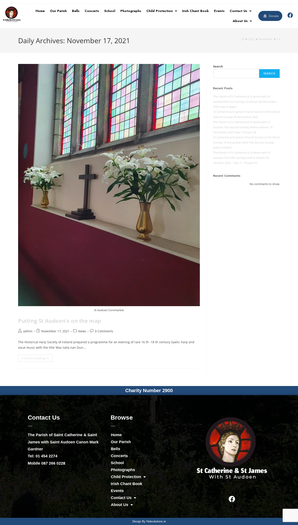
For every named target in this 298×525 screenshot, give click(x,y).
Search (218, 66)
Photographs (130, 11)
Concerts (92, 11)
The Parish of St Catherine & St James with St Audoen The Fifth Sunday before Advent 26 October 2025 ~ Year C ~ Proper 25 (241, 158)
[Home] (242, 39)
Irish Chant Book (195, 11)
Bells (75, 11)
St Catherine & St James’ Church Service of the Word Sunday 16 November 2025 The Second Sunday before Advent (246, 142)
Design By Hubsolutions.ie (149, 521)
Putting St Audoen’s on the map (59, 320)
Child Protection (159, 11)
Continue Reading (37, 357)
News (82, 331)
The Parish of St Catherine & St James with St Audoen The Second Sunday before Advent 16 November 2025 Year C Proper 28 (242, 127)
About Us (240, 21)
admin (28, 331)
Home (40, 11)
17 (278, 39)
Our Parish (58, 11)
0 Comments (104, 331)
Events (219, 11)
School (109, 11)
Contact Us (238, 11)
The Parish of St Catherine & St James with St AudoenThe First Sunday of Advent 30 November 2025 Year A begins (245, 101)
